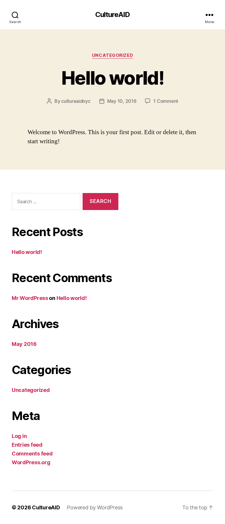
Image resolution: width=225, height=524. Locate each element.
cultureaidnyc (76, 101)
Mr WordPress (30, 298)
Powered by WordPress (95, 507)
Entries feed (27, 445)
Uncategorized (112, 55)
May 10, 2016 (122, 101)
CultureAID (112, 14)
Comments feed (32, 453)
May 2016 (24, 344)
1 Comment (165, 101)
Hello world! (112, 77)
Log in (19, 436)
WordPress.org (31, 462)
